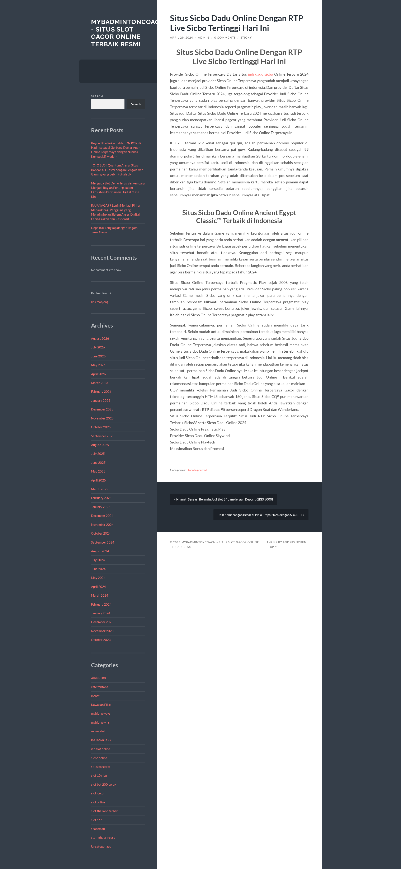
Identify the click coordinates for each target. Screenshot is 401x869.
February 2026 (101, 391)
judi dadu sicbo (260, 74)
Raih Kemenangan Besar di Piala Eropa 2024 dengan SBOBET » (261, 515)
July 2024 (98, 560)
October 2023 (101, 640)
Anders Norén (294, 542)
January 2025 (100, 507)
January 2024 (100, 613)
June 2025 (98, 462)
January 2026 (100, 400)
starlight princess (103, 837)
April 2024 (98, 586)
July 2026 (98, 347)
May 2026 (98, 365)
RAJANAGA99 (101, 740)
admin (203, 37)
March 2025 (99, 489)
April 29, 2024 (181, 37)
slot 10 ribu (99, 775)
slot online (98, 802)
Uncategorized (101, 846)
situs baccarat (100, 767)
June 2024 (98, 569)
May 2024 (98, 577)
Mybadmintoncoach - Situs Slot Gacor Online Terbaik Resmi (127, 33)
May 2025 (98, 471)
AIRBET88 (98, 678)
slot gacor (98, 793)
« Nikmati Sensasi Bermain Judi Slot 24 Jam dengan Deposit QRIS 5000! (223, 499)
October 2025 (101, 427)
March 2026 (99, 383)
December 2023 (102, 622)
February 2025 (101, 498)
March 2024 (99, 595)
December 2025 (102, 409)
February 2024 (101, 604)
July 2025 (98, 453)
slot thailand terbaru (105, 811)
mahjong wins (100, 722)
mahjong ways (100, 713)
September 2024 (102, 542)
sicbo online (99, 758)
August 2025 (100, 445)
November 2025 (102, 418)
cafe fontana (99, 687)
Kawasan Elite (101, 704)
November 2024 (102, 524)
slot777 (96, 820)
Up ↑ (273, 547)
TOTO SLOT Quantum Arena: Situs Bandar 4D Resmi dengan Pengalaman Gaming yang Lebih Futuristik (117, 169)
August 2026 (100, 338)
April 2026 (98, 374)
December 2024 (102, 515)
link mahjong (99, 302)
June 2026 (98, 356)
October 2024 (101, 533)
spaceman (98, 829)
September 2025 (102, 436)
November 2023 (102, 631)
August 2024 (100, 551)
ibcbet (95, 696)
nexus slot (98, 731)
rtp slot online (100, 749)
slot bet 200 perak (103, 784)
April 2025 (98, 480)
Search (97, 96)
